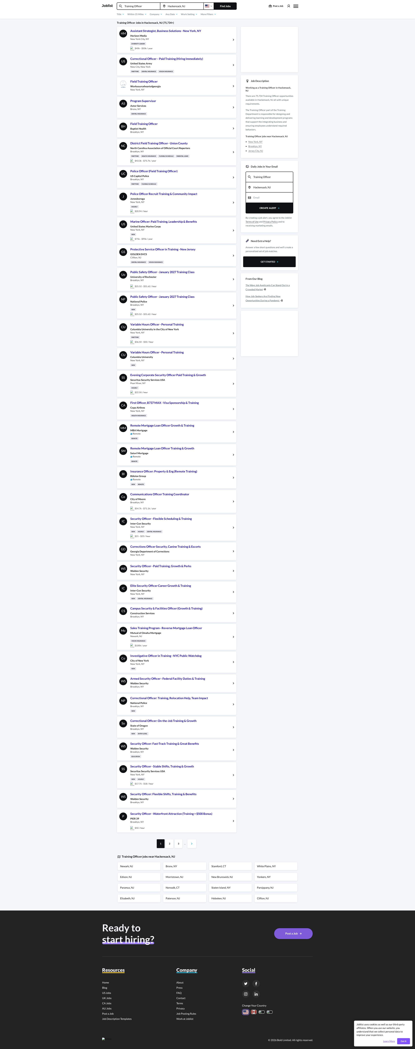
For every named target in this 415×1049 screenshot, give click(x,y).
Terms (179, 1003)
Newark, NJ (126, 866)
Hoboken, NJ (218, 898)
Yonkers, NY (264, 876)
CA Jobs (106, 1003)
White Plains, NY (266, 866)
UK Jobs (107, 998)
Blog (104, 987)
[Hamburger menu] (295, 6)
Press (179, 987)
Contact (180, 998)
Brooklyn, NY (255, 146)
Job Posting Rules (186, 1013)
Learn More (389, 1041)
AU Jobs (107, 1008)
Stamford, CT (218, 866)
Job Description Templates (117, 1018)
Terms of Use (252, 221)
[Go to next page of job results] (191, 843)
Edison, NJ (126, 876)
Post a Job (108, 1013)
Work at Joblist (184, 1018)
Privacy (180, 1008)
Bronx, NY (171, 866)
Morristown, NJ (174, 876)
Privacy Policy (270, 221)
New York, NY (255, 141)
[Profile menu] (288, 6)
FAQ (179, 992)
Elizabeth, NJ (127, 898)
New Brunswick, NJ (222, 876)
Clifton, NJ (263, 898)
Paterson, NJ (173, 898)
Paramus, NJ (127, 887)
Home (105, 982)
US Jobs (106, 992)
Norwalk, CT (172, 887)
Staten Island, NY (221, 887)
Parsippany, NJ (265, 887)
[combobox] (138, 6)
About (180, 982)
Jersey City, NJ (255, 150)
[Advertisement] (269, 49)
